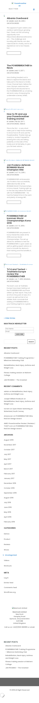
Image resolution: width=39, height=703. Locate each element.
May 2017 (7, 459)
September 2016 (10, 493)
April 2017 (7, 464)
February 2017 (9, 474)
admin (11, 21)
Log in (6, 578)
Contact (17, 680)
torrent (7, 409)
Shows (6, 550)
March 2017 (8, 469)
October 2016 (9, 488)
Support (26, 680)
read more (14, 53)
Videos (22, 124)
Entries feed (8, 583)
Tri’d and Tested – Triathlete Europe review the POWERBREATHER (17, 273)
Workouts (8, 566)
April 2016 (7, 517)
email (32, 627)
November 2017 (10, 445)
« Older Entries (9, 318)
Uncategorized (13, 23)
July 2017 (7, 454)
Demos (6, 534)
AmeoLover (8, 416)
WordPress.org (10, 592)
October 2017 (9, 450)
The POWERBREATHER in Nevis (19, 66)
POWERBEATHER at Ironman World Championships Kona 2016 (19, 219)
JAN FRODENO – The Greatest (15, 380)
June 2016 (8, 507)
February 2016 (9, 522)
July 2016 (7, 502)
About (16, 683)
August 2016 (8, 498)
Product (7, 539)
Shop (9, 683)
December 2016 (10, 483)
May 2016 (7, 512)
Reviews (27, 279)
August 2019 (8, 440)
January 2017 (9, 478)
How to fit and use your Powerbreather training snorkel (18, 116)
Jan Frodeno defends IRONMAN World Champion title (19, 167)
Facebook (26, 683)
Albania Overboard (17, 18)
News (9, 680)
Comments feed (10, 587)
